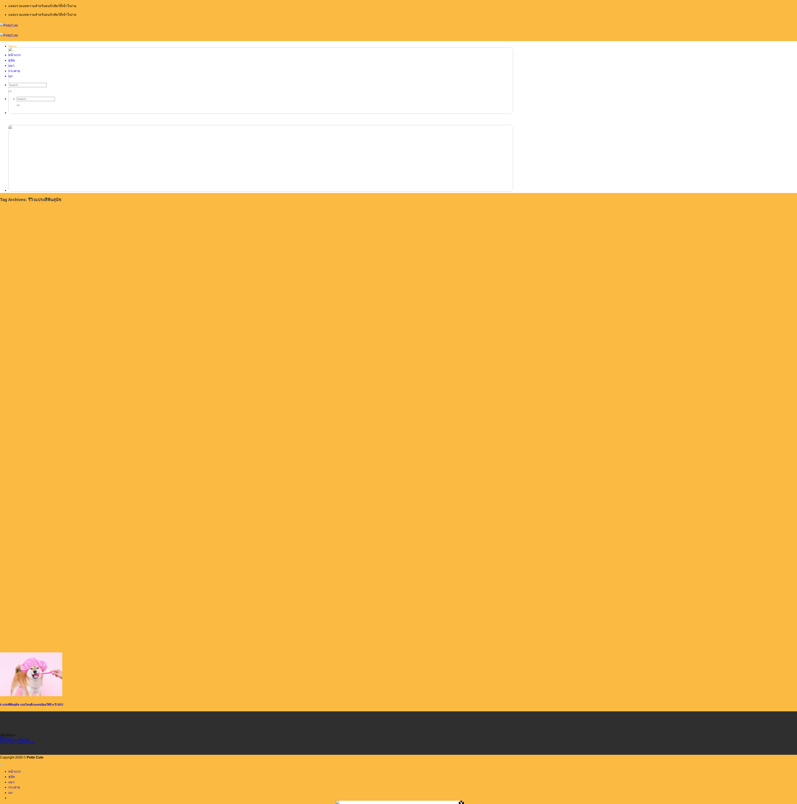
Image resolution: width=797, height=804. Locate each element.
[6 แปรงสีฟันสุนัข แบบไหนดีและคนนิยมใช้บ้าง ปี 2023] (31, 695)
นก (10, 792)
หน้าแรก (14, 771)
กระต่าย (14, 787)
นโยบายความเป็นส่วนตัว (18, 742)
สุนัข (11, 776)
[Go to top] (1, 764)
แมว (11, 782)
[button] (12, 46)
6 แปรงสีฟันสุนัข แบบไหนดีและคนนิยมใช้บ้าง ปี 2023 (31, 704)
